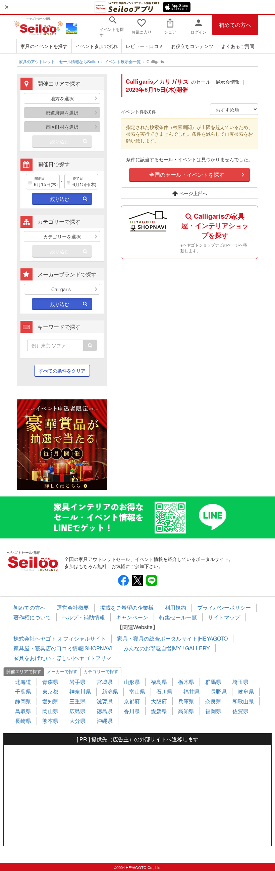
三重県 (77, 701)
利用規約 (175, 607)
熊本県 (50, 721)
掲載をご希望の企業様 (127, 607)
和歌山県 (243, 701)
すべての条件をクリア (62, 370)
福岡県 (213, 711)
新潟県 (110, 691)
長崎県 (23, 721)
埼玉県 (240, 682)
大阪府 (159, 701)
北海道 (23, 682)
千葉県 (23, 691)
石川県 (164, 691)
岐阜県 (246, 691)
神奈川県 (80, 691)
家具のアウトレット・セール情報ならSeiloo (59, 61)
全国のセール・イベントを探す (186, 174)
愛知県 (50, 701)
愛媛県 (159, 711)
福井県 (191, 691)
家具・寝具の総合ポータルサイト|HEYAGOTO (172, 638)
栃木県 (186, 682)
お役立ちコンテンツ (192, 46)
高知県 (186, 711)
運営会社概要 (73, 607)
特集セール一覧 (178, 617)
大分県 (77, 721)
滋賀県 (105, 701)
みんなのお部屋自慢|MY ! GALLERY (166, 648)
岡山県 (50, 711)
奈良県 (213, 701)
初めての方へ (235, 25)
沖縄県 (105, 721)
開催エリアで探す (23, 671)
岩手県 (77, 682)
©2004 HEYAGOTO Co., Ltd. (137, 867)
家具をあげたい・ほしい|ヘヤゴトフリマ (62, 658)
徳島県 (105, 711)
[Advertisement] (137, 795)
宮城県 (105, 682)
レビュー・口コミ (144, 46)
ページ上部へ (192, 193)
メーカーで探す (62, 671)
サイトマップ (224, 617)
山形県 (132, 682)
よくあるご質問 (237, 46)
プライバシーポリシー (224, 607)
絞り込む (59, 141)
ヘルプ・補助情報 (83, 617)
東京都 (50, 691)
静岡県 (23, 701)
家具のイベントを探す (43, 46)
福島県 (159, 682)
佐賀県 (240, 711)
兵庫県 (186, 701)
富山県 (137, 691)
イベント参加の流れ (96, 46)
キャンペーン (132, 617)
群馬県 (213, 682)
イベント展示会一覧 (123, 61)
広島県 (77, 711)
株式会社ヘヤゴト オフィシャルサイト (59, 638)
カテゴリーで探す (101, 671)
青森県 (50, 682)
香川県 (132, 711)
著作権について (32, 617)
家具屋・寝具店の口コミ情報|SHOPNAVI (62, 648)
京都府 (132, 701)
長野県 (219, 691)
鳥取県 (23, 711)
